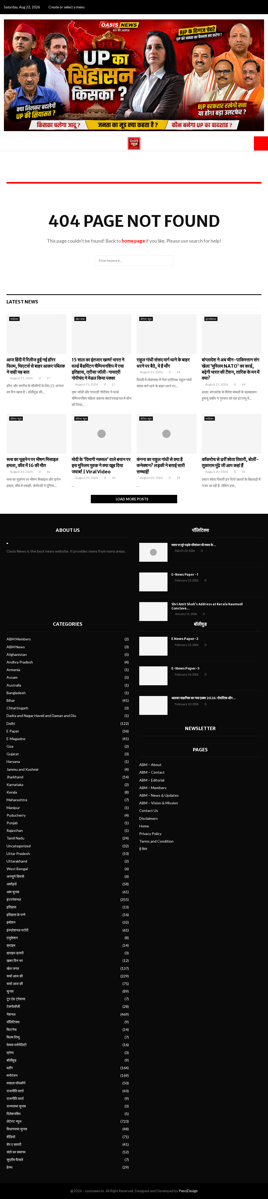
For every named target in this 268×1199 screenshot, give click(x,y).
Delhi (11, 723)
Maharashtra (17, 799)
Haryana (13, 761)
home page (133, 241)
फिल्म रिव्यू (13, 1037)
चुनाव (10, 991)
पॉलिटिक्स (200, 530)
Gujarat (13, 754)
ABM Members (19, 639)
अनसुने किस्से (15, 876)
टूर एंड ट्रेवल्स (16, 999)
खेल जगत (80, 318)
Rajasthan (15, 830)
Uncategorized (19, 846)
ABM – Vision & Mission (158, 803)
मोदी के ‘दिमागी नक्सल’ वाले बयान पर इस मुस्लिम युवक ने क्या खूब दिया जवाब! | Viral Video (101, 465)
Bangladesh (16, 693)
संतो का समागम (16, 1152)
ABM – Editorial (151, 780)
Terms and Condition (156, 841)
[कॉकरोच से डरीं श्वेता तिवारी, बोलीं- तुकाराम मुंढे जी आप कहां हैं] (232, 434)
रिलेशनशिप (14, 1113)
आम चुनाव (13, 892)
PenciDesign (188, 1191)
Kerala (12, 792)
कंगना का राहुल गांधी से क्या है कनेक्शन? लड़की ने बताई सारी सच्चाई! (161, 465)
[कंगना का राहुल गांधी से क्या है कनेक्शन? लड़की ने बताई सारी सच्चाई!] (167, 434)
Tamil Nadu (15, 838)
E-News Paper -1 (184, 574)
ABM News (16, 647)
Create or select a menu (66, 7)
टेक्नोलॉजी (13, 1006)
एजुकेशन (12, 937)
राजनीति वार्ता (15, 1091)
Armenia (13, 669)
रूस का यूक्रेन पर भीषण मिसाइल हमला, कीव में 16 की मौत (32, 462)
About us (68, 530)
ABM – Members (152, 787)
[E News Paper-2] (153, 646)
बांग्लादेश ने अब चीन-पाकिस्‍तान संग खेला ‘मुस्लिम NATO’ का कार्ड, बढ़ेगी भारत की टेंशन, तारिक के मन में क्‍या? (230, 369)
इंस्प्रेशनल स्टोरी (17, 930)
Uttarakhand (17, 861)
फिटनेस (11, 1029)
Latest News (22, 302)
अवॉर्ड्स (11, 884)
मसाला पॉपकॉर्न (16, 1083)
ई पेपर (143, 849)
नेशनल (11, 1014)
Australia (14, 685)
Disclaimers (148, 818)
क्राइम (11, 945)
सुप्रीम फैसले (15, 1159)
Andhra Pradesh (20, 662)
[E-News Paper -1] (153, 581)
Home (144, 826)
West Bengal (17, 868)
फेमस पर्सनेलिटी (16, 1044)
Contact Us (148, 810)
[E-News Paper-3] (153, 675)
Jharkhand (15, 777)
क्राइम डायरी (15, 953)
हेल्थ (9, 1167)
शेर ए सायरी (14, 1144)
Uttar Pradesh (18, 853)
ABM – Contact (152, 772)
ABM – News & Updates (159, 795)
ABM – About (150, 764)
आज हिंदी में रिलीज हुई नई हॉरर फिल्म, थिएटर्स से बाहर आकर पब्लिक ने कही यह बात (36, 366)
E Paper (13, 731)
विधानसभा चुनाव (17, 1129)
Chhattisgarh (17, 708)
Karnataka (15, 784)
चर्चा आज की (15, 976)
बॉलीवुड (11, 1060)
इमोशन (11, 922)
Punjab (12, 823)
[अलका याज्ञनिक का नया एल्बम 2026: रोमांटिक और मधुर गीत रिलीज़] (153, 705)
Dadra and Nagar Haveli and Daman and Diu (41, 715)
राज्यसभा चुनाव (16, 1106)
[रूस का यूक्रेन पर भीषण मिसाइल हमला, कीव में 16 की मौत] (36, 434)
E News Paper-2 (184, 638)
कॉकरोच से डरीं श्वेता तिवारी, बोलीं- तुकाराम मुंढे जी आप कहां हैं (230, 462)
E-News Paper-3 (185, 668)
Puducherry (16, 815)
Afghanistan (17, 654)
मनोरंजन (14, 318)
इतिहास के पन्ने (16, 914)
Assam (12, 677)
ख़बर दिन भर (15, 960)
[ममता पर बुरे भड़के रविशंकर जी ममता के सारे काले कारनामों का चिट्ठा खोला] (153, 552)
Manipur (13, 807)
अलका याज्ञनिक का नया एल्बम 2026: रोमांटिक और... (203, 698)
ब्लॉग (10, 1068)
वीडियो (11, 1136)
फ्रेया (10, 1052)
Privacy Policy (150, 833)
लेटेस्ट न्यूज (146, 318)
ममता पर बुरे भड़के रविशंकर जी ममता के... (193, 545)
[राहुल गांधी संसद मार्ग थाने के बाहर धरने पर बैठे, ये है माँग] (167, 334)
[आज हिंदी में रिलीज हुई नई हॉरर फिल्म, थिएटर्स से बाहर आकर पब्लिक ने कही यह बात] (36, 334)
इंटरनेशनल (211, 318)
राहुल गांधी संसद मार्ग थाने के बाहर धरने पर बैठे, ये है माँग (163, 363)
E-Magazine (16, 738)
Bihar (11, 700)
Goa (10, 746)
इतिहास (11, 907)
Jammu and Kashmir (23, 769)
